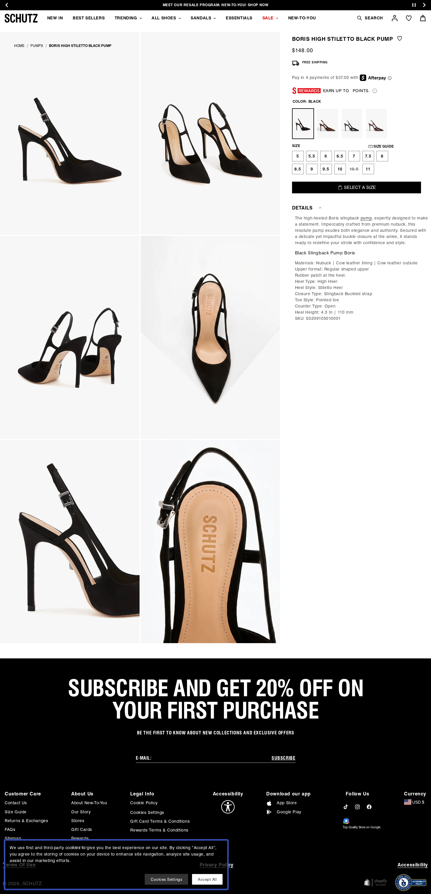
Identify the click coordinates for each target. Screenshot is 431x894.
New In (55, 18)
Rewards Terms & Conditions (159, 830)
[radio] (298, 156)
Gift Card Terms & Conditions (160, 821)
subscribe (283, 758)
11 (368, 169)
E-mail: (144, 758)
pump (366, 218)
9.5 (326, 169)
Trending (126, 18)
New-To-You (302, 18)
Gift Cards (81, 829)
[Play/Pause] (414, 5)
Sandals (201, 18)
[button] (369, 18)
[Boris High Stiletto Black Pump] (303, 123)
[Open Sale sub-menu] (277, 18)
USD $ (418, 802)
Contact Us (16, 802)
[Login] (394, 18)
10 (339, 169)
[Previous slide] (7, 5)
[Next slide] (424, 5)
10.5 (354, 170)
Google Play (289, 811)
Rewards (80, 838)
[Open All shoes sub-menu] (179, 18)
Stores (77, 820)
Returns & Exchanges (26, 820)
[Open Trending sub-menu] (140, 18)
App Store (287, 802)
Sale (268, 18)
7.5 (368, 156)
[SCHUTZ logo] (21, 18)
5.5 (311, 156)
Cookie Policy (143, 802)
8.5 (297, 169)
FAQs (10, 829)
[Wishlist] (408, 18)
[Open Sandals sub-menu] (214, 18)
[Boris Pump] (327, 123)
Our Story (81, 811)
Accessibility (413, 865)
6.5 (340, 156)
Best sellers (89, 18)
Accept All (207, 879)
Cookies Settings (147, 812)
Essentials (239, 18)
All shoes (164, 18)
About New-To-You (89, 802)
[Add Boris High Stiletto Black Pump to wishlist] (400, 39)
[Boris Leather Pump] (352, 123)
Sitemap (13, 838)
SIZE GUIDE (384, 146)
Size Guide (16, 811)
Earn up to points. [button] (346, 90)
